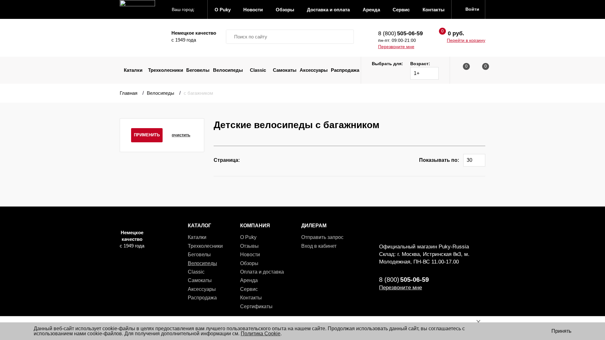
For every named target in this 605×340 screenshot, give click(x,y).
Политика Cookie (260, 333)
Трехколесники (165, 70)
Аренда (249, 280)
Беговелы (198, 70)
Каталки (133, 70)
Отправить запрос (322, 237)
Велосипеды (228, 70)
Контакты (251, 297)
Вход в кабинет (319, 246)
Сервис (249, 289)
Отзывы (249, 246)
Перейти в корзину (466, 40)
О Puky (248, 237)
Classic (258, 70)
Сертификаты (256, 306)
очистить (181, 135)
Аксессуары (314, 70)
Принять (561, 331)
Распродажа (345, 70)
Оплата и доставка (262, 272)
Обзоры (249, 263)
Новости (250, 254)
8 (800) (400, 33)
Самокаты (285, 70)
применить (147, 135)
